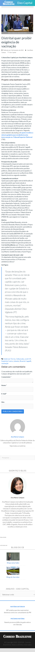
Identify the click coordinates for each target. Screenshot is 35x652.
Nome (4, 385)
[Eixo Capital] (26, 3)
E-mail (4, 394)
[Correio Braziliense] (9, 3)
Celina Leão (20, 359)
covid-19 (28, 359)
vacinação (4, 363)
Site (2, 402)
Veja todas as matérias (17, 446)
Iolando (16, 361)
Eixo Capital (13, 52)
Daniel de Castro (7, 361)
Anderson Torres (9, 359)
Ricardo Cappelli (25, 361)
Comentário (6, 377)
